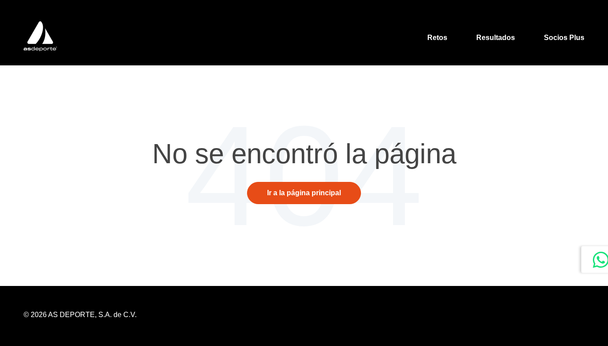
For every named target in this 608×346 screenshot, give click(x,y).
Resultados (495, 37)
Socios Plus (564, 37)
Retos (437, 37)
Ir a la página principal (304, 193)
